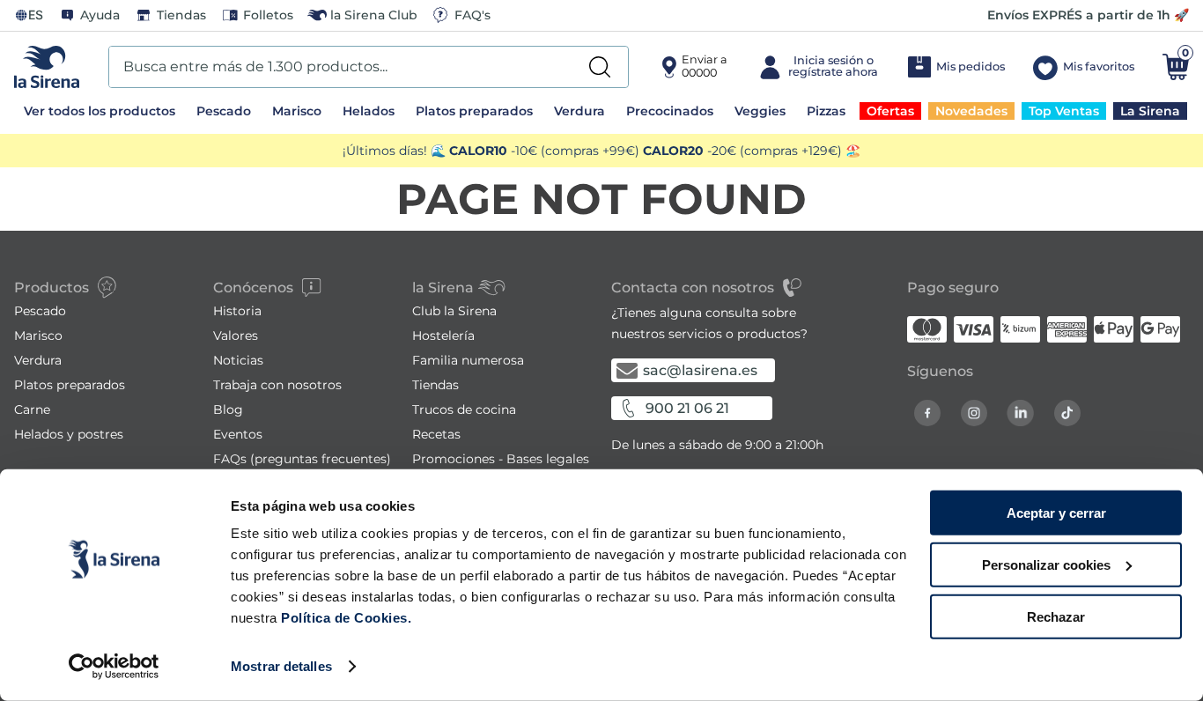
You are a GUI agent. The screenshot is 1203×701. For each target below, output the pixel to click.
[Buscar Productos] (600, 66)
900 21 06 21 (687, 408)
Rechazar (1056, 616)
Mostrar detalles (281, 666)
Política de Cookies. (344, 617)
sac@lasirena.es (700, 370)
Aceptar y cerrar (1056, 512)
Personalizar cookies (1046, 564)
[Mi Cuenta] (817, 67)
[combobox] (368, 67)
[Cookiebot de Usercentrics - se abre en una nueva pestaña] (114, 666)
